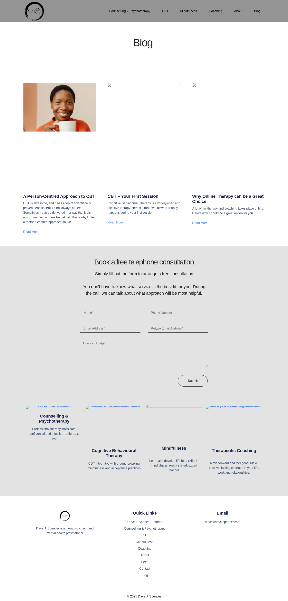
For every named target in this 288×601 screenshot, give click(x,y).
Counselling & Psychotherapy (129, 11)
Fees (144, 562)
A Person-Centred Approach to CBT (59, 196)
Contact (144, 568)
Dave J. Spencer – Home (144, 522)
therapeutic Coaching (234, 450)
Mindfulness (188, 11)
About (238, 11)
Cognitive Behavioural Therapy (114, 453)
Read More (31, 231)
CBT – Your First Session (133, 196)
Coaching (215, 11)
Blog (257, 11)
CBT (165, 11)
